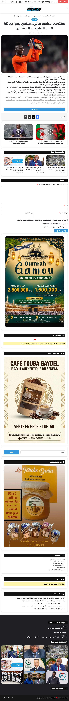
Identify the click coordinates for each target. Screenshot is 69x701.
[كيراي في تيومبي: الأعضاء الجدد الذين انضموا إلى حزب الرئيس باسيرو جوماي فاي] (57, 677)
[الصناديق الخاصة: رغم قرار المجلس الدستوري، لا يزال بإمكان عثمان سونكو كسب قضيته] (34, 677)
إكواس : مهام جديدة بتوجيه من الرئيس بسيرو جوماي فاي (49, 603)
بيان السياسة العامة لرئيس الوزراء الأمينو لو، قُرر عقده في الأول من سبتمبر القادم (35, 169)
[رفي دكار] (34, 8)
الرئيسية (52, 16)
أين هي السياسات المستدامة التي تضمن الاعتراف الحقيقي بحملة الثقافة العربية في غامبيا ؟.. (39, 598)
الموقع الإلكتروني (29, 213)
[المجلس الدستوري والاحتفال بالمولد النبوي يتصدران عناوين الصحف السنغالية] (13, 160)
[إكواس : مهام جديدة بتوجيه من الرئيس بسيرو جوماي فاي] (12, 651)
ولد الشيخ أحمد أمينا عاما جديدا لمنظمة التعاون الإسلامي (49, 609)
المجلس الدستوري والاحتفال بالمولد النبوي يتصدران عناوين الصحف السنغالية (14, 169)
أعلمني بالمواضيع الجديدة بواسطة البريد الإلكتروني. (54, 227)
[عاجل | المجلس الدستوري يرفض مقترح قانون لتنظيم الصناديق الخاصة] (12, 677)
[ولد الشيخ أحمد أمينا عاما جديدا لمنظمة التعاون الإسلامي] (34, 664)
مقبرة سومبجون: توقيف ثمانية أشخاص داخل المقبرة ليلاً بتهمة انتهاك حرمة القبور (56, 169)
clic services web (62, 698)
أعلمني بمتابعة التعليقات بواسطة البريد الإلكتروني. (54, 223)
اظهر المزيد (35, 109)
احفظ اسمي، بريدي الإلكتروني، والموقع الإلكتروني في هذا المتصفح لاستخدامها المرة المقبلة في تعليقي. (41, 220)
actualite (47, 16)
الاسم (66, 206)
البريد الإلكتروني (63, 213)
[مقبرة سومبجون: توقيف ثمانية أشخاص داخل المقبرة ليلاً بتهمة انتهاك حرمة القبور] (55, 160)
